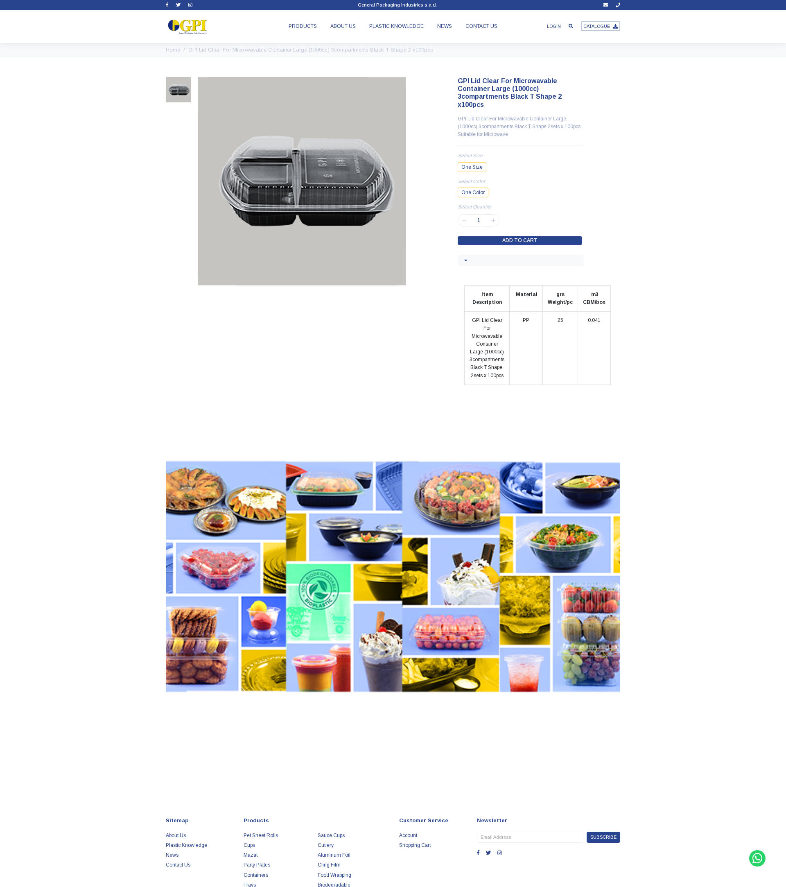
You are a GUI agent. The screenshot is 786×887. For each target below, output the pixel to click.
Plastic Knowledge (396, 26)
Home (173, 50)
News (444, 26)
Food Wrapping (334, 875)
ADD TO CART (520, 240)
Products (303, 26)
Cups (249, 845)
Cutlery (326, 845)
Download (393, 701)
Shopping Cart (415, 845)
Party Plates (257, 865)
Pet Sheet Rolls (261, 835)
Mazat (250, 855)
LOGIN (554, 26)
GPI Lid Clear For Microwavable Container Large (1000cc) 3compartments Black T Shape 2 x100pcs (310, 50)
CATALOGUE (596, 26)
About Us (343, 26)
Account (408, 835)
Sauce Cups (331, 835)
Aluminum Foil (334, 855)
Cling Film (329, 865)
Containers (256, 875)
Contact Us (481, 26)
